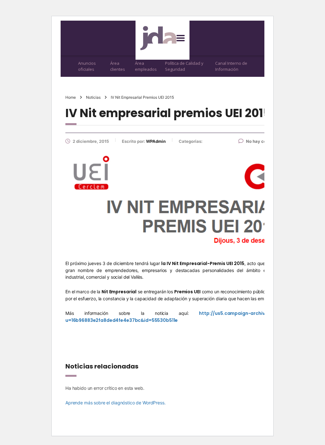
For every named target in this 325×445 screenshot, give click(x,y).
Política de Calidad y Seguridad (184, 66)
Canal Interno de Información (231, 66)
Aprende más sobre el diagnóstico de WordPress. (115, 402)
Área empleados (146, 66)
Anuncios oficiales (87, 66)
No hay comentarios (266, 141)
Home (70, 97)
